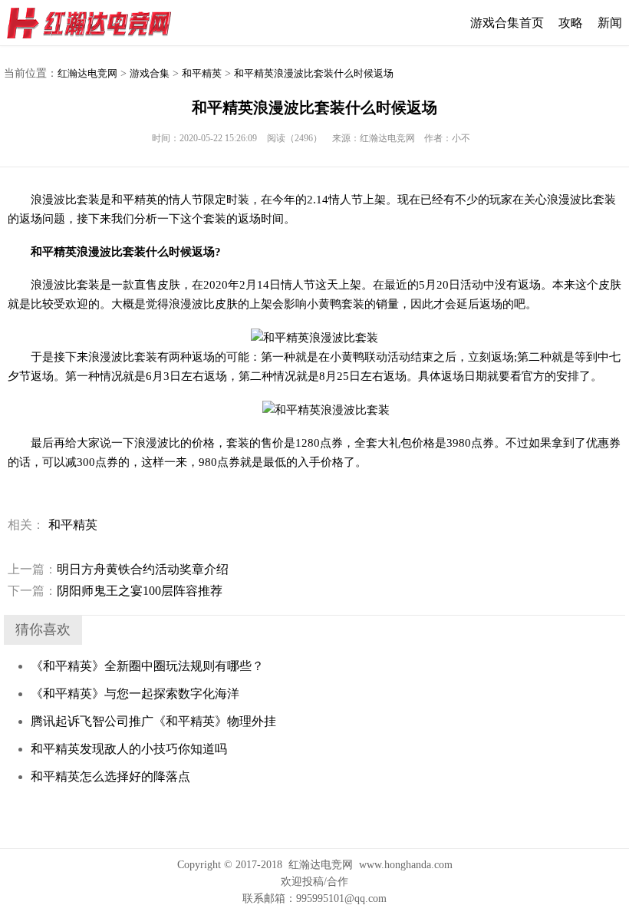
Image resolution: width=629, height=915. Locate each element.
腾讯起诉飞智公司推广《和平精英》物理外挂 (153, 721)
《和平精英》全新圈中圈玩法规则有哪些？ (147, 665)
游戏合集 (150, 73)
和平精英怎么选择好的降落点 (110, 776)
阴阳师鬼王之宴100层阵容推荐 (115, 590)
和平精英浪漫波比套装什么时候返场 (314, 73)
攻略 (570, 22)
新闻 (610, 22)
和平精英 (202, 73)
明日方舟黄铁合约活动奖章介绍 (118, 569)
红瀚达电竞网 (96, 23)
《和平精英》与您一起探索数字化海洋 (135, 693)
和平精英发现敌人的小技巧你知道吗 (129, 748)
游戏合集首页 (507, 22)
